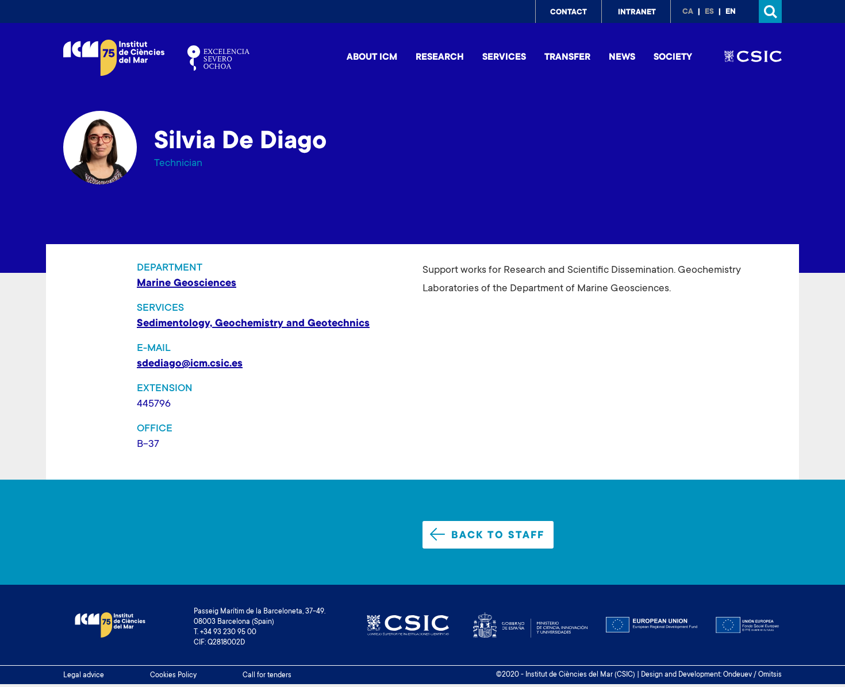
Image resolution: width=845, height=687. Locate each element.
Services (504, 57)
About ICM (372, 57)
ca (687, 12)
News (622, 57)
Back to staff (497, 536)
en (730, 12)
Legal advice (83, 675)
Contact (568, 12)
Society (673, 57)
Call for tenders (267, 675)
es (709, 12)
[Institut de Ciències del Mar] (113, 58)
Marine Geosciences (186, 284)
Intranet (637, 12)
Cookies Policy (173, 675)
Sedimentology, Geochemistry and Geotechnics (253, 324)
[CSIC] (753, 58)
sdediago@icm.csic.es (190, 364)
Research (440, 57)
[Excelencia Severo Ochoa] (218, 58)
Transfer (567, 57)
